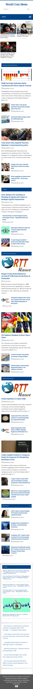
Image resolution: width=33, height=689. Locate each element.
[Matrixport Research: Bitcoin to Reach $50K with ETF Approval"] (16, 612)
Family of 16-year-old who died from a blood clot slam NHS (20, 166)
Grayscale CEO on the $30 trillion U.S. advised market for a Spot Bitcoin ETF (20, 417)
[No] (31, 682)
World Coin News (16, 4)
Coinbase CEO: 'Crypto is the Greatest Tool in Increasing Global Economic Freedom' (20, 537)
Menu (4, 17)
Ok (16, 686)
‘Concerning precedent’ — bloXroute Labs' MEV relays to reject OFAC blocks (20, 242)
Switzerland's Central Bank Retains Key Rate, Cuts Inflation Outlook (20, 367)
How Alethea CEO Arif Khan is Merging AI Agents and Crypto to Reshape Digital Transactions (14, 197)
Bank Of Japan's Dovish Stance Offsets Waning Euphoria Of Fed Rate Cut (19, 430)
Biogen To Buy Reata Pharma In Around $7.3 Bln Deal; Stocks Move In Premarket (15, 276)
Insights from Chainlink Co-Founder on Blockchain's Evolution (20, 525)
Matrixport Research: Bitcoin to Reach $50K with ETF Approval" (20, 229)
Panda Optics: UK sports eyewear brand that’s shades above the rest (20, 107)
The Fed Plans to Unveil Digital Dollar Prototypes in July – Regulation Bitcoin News (15, 217)
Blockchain (6, 505)
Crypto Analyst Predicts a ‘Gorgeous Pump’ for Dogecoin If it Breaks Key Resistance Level (15, 457)
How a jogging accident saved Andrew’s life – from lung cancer (20, 178)
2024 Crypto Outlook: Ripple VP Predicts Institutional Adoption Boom (20, 513)
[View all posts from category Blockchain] (29, 506)
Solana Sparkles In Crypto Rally (13, 399)
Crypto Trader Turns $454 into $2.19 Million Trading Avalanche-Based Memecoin (20, 481)
